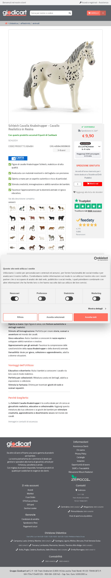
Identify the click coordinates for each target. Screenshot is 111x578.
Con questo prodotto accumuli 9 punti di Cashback (32, 135)
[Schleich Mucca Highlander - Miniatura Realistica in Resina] (42, 228)
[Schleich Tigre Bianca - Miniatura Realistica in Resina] (61, 228)
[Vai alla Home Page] (6, 23)
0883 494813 (90, 550)
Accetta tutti (91, 317)
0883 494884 (62, 550)
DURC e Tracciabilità (80, 468)
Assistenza (103, 2)
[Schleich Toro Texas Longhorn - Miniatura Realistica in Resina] (22, 218)
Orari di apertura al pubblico (80, 515)
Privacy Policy (80, 453)
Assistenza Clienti (80, 446)
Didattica (13, 23)
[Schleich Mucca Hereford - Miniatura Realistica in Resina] (32, 218)
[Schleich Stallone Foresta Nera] (13, 228)
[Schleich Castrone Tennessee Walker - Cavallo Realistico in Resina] (13, 218)
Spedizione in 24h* (89, 130)
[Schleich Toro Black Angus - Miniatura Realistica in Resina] (61, 218)
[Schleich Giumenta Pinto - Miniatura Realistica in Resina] (52, 208)
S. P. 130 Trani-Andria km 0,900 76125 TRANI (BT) (81, 497)
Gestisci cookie (30, 508)
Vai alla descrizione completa (21, 198)
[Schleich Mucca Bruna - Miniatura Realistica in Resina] (42, 218)
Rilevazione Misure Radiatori (81, 472)
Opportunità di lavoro (81, 464)
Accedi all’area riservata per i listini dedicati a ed (88, 174)
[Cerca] (69, 13)
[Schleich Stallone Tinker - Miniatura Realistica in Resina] (61, 208)
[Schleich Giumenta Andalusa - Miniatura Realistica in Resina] (32, 208)
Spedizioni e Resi (30, 522)
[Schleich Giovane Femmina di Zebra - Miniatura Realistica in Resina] (52, 238)
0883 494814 (47, 541)
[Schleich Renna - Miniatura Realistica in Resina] (61, 238)
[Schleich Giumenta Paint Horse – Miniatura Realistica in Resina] (52, 248)
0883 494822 (64, 561)
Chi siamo (81, 450)
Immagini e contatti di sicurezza (22, 421)
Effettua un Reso (30, 500)
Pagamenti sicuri (30, 526)
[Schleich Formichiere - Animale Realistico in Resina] (22, 248)
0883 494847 (75, 507)
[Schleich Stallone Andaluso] (22, 208)
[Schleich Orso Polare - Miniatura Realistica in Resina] (42, 238)
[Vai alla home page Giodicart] (15, 13)
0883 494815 (24, 545)
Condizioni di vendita (30, 519)
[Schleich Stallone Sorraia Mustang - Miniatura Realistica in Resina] (32, 228)
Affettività (25, 23)
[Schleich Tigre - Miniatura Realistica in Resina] (52, 228)
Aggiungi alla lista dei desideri (89, 192)
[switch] (42, 298)
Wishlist (30, 493)
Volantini (80, 461)
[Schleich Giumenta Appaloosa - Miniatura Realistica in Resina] (42, 248)
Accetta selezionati (55, 317)
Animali (36, 23)
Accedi (89, 2)
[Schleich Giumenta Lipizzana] (13, 208)
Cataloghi (81, 457)
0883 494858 (88, 511)
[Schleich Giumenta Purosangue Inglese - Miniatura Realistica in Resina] (32, 248)
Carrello (94, 13)
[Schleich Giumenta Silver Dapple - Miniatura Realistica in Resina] (22, 228)
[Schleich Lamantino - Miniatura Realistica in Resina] (13, 248)
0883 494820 (50, 561)
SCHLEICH (13, 140)
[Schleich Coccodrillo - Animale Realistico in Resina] (13, 238)
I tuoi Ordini (30, 497)
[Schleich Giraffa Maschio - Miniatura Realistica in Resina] (22, 238)
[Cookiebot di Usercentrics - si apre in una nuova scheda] (96, 259)
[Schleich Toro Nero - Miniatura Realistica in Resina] (52, 218)
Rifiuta (20, 317)
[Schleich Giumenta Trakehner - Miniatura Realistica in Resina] (61, 248)
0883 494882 (87, 545)
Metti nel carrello (93, 184)
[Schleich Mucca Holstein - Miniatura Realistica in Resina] (42, 208)
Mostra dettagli (95, 308)
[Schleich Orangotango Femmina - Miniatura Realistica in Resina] (32, 238)
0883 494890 (99, 507)
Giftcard (30, 504)
